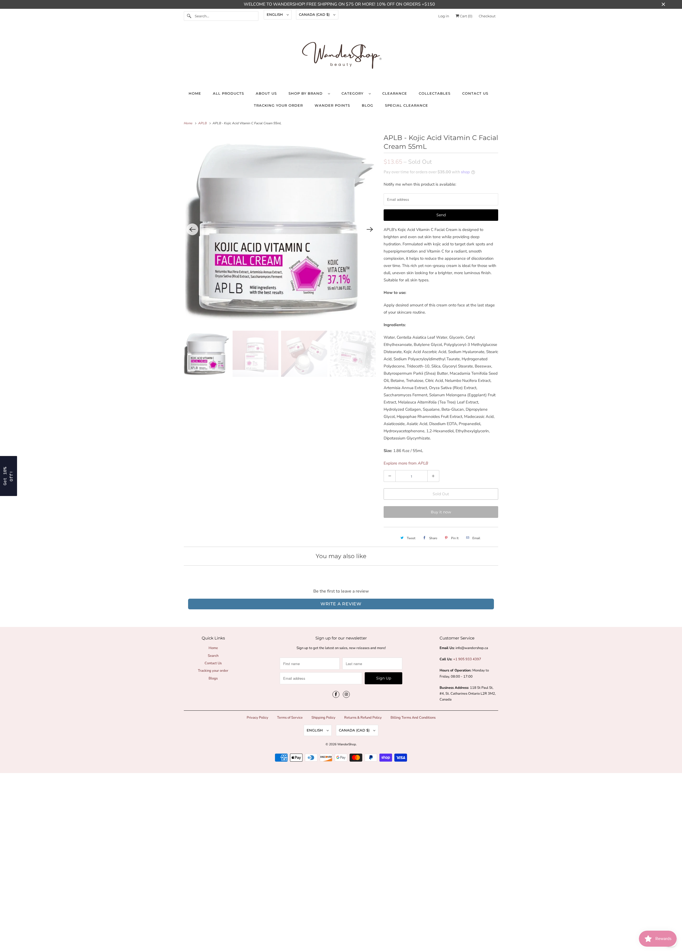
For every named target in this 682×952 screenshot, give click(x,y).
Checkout (487, 16)
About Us (266, 93)
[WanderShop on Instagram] (346, 694)
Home (195, 93)
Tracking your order (278, 105)
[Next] (370, 229)
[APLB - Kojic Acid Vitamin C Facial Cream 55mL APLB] (281, 229)
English (275, 14)
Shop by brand (307, 93)
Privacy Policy (257, 717)
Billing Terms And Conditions (413, 717)
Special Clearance (406, 105)
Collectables (434, 93)
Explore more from (406, 463)
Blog (367, 105)
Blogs (213, 678)
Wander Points (332, 105)
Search (213, 655)
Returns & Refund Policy (363, 717)
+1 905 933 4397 (467, 659)
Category (354, 93)
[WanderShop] (341, 56)
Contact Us (475, 93)
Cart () (465, 16)
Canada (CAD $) (315, 14)
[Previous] (192, 229)
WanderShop (346, 744)
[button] (8, 476)
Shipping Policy (323, 717)
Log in (443, 16)
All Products (228, 93)
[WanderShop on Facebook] (335, 694)
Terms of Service (290, 717)
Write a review (341, 603)
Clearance (394, 93)
